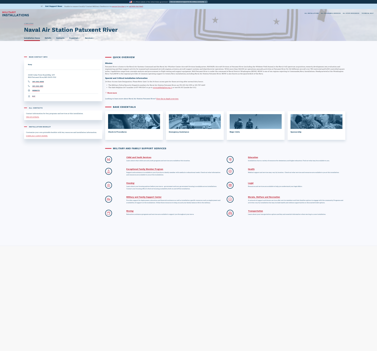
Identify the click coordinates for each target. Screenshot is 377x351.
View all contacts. (32, 117)
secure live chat (118, 6)
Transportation (255, 211)
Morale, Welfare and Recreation (264, 197)
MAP (33, 96)
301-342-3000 (38, 82)
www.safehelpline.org (161, 87)
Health (251, 169)
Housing (130, 183)
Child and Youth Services (138, 157)
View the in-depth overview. (167, 99)
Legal (250, 183)
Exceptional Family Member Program (144, 169)
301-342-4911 (37, 86)
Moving (129, 211)
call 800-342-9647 (136, 6)
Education (253, 157)
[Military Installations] (15, 16)
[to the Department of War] (130, 1)
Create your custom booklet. (37, 136)
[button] (188, 2)
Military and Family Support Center (144, 197)
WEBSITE (36, 90)
